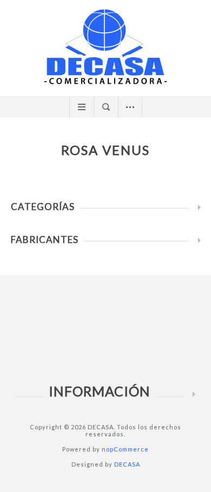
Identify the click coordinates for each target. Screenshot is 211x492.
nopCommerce (125, 449)
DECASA (127, 464)
